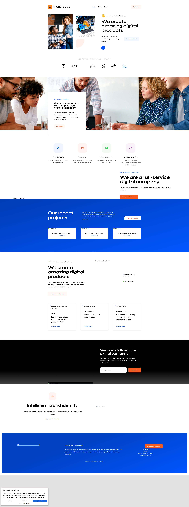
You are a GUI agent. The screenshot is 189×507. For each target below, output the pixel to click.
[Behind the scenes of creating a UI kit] (88, 306)
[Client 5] (75, 65)
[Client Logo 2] (125, 65)
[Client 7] (103, 64)
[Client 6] (63, 65)
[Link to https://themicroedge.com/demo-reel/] (103, 48)
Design (53, 313)
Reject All (25, 501)
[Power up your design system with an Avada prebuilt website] (62, 306)
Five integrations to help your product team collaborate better (125, 317)
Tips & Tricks (91, 311)
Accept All (40, 501)
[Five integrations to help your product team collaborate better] (120, 306)
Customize (10, 501)
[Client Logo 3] (113, 64)
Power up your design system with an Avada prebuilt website (59, 319)
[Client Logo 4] (92, 64)
